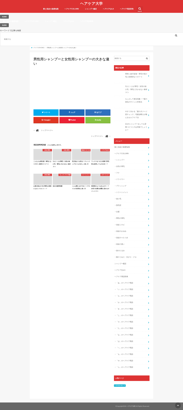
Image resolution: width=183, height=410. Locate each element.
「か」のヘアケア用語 (124, 302)
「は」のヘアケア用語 (124, 341)
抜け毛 (118, 199)
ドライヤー (120, 179)
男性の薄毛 (120, 218)
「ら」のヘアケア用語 (124, 367)
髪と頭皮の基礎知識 (50, 9)
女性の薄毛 (120, 166)
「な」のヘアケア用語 (124, 335)
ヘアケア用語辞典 (127, 9)
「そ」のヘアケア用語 (124, 322)
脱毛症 (118, 205)
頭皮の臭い (120, 244)
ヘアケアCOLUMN (71, 9)
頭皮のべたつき (122, 238)
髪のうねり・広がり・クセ (126, 257)
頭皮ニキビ (120, 225)
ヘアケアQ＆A (108, 9)
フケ (118, 173)
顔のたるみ (120, 250)
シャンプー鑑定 (91, 9)
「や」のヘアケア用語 (124, 361)
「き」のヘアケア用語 (124, 309)
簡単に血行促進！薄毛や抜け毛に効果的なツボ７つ (136, 75)
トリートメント (122, 192)
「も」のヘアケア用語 (124, 354)
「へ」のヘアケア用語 (124, 348)
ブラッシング (121, 186)
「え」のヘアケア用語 (124, 296)
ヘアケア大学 (91, 3)
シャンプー (120, 160)
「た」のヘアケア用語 (124, 328)
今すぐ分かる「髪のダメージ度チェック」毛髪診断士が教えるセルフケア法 (136, 114)
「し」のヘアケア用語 (124, 315)
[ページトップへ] (178, 405)
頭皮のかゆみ (121, 231)
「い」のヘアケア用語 (124, 289)
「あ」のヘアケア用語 (124, 283)
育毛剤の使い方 (120, 385)
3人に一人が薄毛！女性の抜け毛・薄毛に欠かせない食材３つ (136, 89)
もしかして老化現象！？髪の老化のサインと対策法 (136, 100)
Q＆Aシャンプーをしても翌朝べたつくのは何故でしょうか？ (136, 127)
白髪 (118, 212)
